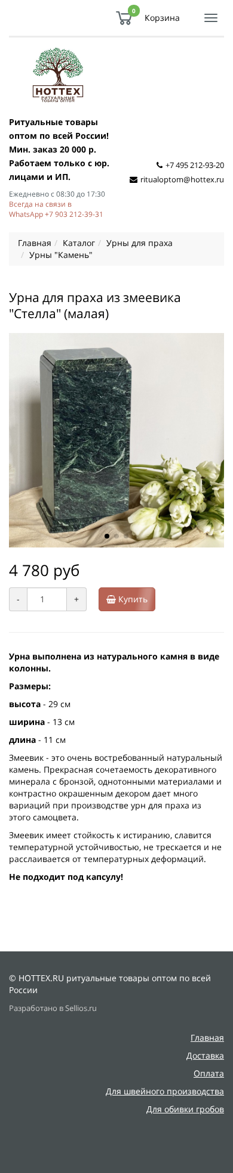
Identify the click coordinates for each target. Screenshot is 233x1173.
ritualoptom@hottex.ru (182, 179)
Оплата (209, 1073)
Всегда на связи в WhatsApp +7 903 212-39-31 (56, 209)
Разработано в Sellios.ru (53, 1008)
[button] (107, 536)
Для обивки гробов (185, 1109)
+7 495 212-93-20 (194, 165)
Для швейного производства (165, 1091)
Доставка (205, 1055)
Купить (132, 599)
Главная (207, 1037)
